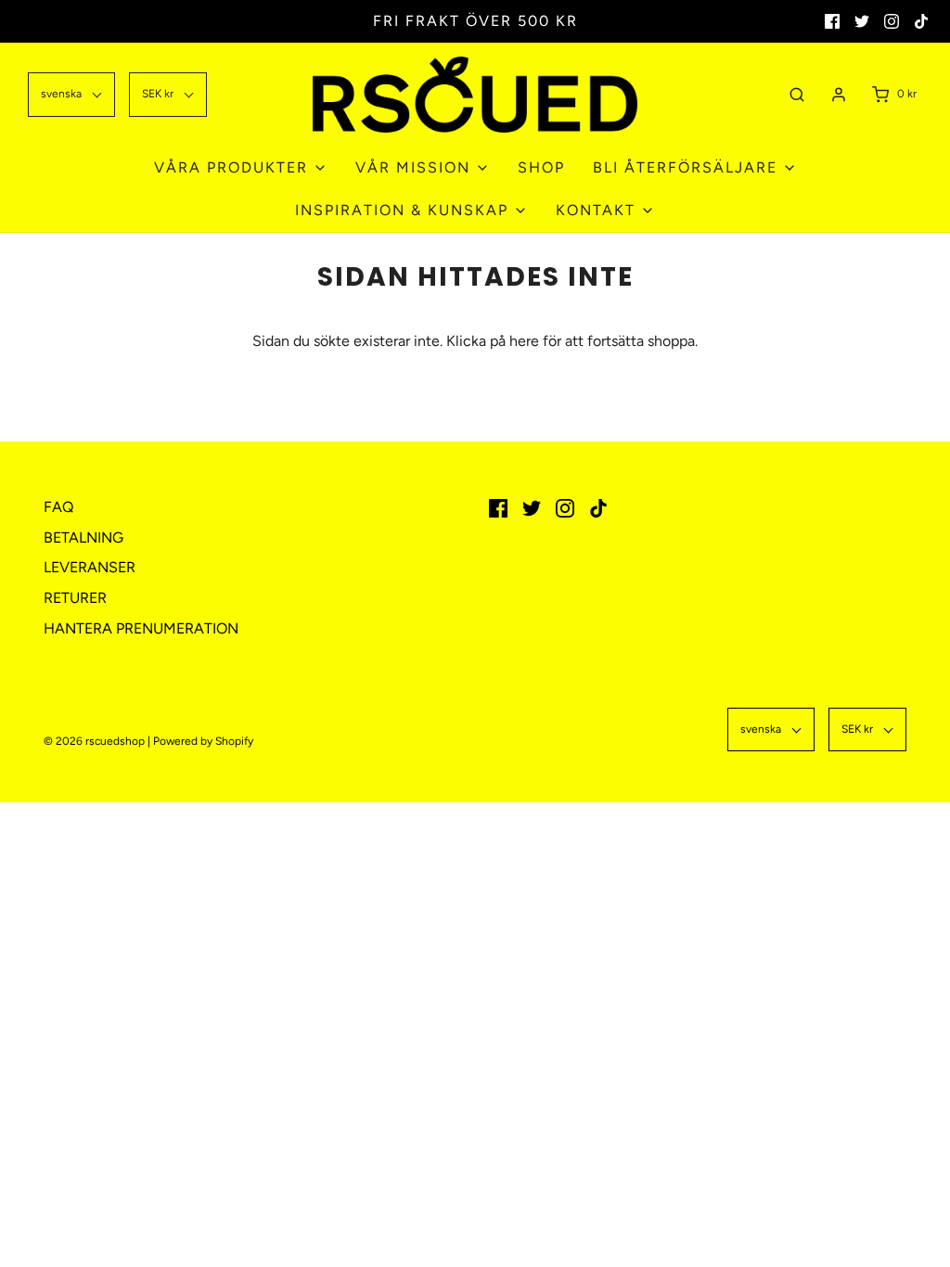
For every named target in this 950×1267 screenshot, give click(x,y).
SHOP (541, 167)
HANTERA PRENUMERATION (141, 628)
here (524, 341)
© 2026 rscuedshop (94, 741)
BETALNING (83, 537)
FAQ (58, 507)
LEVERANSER (89, 567)
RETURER (75, 598)
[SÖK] (797, 94)
